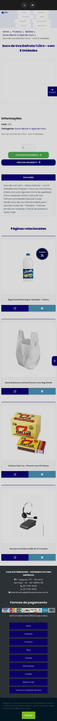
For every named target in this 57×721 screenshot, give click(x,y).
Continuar (29, 715)
